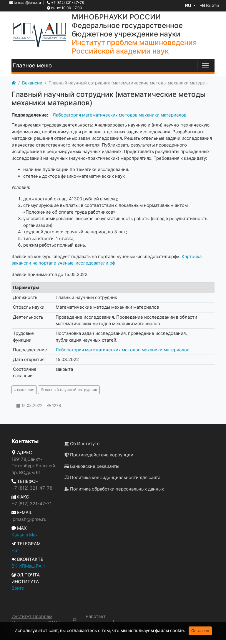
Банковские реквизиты (94, 466)
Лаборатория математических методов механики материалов (119, 115)
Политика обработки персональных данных (116, 489)
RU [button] (188, 5)
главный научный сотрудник (70, 389)
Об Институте (84, 443)
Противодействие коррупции (101, 455)
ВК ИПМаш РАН (28, 566)
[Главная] (13, 83)
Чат (15, 550)
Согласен (200, 630)
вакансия (25, 389)
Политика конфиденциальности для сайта (114, 477)
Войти (212, 5)
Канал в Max (24, 535)
